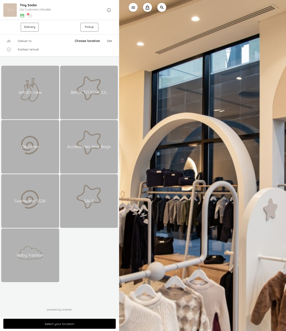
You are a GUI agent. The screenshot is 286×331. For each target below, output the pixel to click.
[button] (59, 10)
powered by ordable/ (59, 309)
